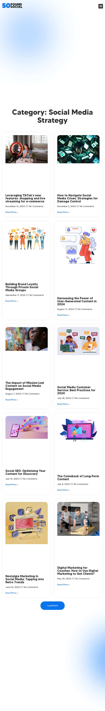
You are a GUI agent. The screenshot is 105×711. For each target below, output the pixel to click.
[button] (100, 6)
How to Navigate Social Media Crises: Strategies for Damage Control (77, 198)
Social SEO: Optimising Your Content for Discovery (25, 472)
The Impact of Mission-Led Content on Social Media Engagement (24, 386)
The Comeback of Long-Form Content (78, 477)
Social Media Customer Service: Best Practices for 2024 (76, 390)
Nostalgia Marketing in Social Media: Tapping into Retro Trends (24, 579)
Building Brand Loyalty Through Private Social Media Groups (21, 287)
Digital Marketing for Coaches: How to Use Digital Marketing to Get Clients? (77, 571)
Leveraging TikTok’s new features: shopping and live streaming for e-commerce (25, 198)
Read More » (11, 212)
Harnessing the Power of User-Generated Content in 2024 (77, 301)
